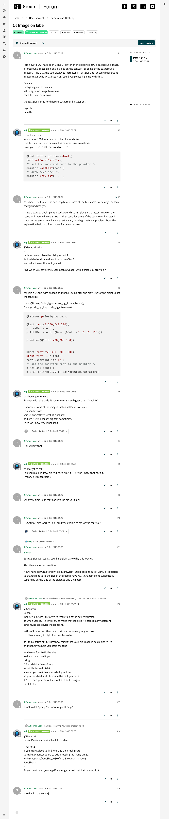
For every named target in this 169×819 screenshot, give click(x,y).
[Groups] (4, 36)
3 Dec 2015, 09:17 (55, 518)
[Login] (165, 4)
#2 (119, 130)
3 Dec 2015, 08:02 (68, 130)
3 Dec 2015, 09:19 (55, 547)
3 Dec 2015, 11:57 (55, 788)
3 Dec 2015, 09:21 (68, 604)
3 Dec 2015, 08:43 (68, 391)
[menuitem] (165, 4)
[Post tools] (117, 120)
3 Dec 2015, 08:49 (68, 464)
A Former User (30, 53)
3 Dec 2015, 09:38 (68, 731)
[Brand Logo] (36, 6)
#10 (118, 518)
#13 (118, 702)
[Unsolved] (4, 56)
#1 (119, 53)
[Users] (4, 30)
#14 (118, 731)
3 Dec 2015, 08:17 (68, 242)
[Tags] (4, 17)
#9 (119, 494)
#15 (118, 788)
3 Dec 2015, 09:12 (55, 494)
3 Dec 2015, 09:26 (55, 702)
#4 (119, 242)
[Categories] (4, 4)
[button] (4, 815)
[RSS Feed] (42, 42)
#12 (118, 604)
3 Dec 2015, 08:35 (55, 287)
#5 (119, 287)
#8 (119, 464)
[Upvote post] (105, 120)
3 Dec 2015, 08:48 (55, 440)
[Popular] (4, 23)
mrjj (25, 130)
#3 (119, 197)
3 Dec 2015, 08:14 (55, 197)
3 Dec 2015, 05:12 (55, 53)
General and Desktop (37, 32)
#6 (119, 391)
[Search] (4, 43)
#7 (119, 440)
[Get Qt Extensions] (4, 50)
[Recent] (4, 10)
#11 (118, 547)
